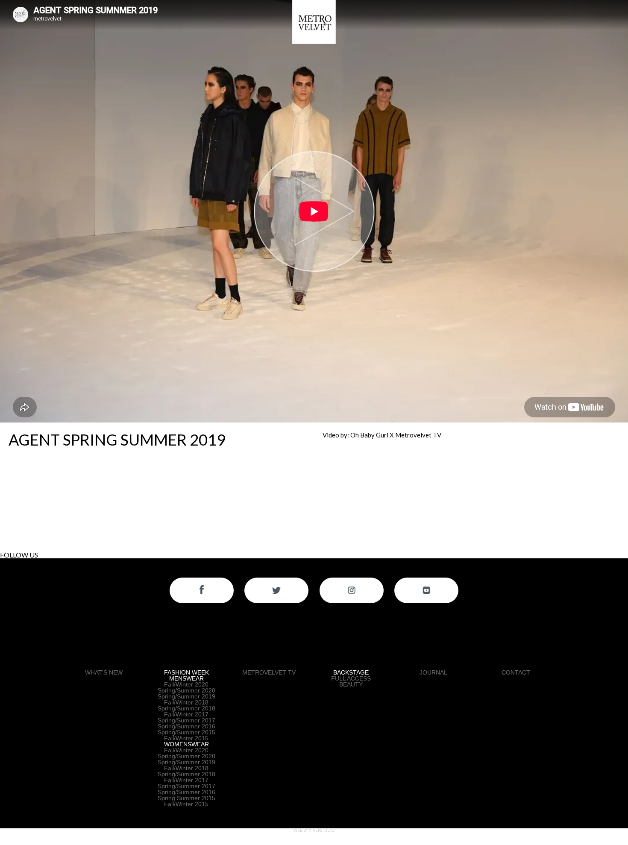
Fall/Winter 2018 (186, 702)
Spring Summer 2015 (186, 798)
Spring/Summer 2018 (186, 708)
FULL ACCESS (351, 678)
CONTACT (516, 672)
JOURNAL (433, 672)
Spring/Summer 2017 (186, 720)
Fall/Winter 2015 (186, 738)
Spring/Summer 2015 (186, 732)
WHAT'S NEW (104, 672)
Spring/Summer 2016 (186, 726)
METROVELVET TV (269, 672)
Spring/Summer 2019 (186, 696)
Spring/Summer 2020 (186, 690)
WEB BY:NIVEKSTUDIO (314, 830)
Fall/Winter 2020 (186, 684)
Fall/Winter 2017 (186, 714)
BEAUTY (351, 684)
